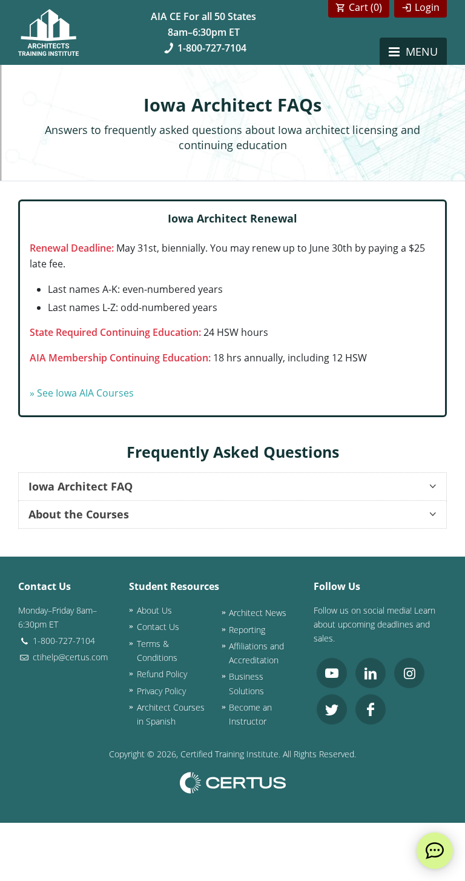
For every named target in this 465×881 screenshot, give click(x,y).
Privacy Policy (161, 691)
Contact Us (158, 626)
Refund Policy (162, 674)
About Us (154, 610)
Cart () (365, 7)
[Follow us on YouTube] (332, 673)
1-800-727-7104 (211, 48)
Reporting (247, 629)
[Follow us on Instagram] (409, 673)
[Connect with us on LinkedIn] (370, 673)
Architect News (257, 612)
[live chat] (435, 850)
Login (427, 7)
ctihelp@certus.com (69, 657)
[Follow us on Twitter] (332, 709)
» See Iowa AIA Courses (82, 393)
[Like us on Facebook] (370, 709)
